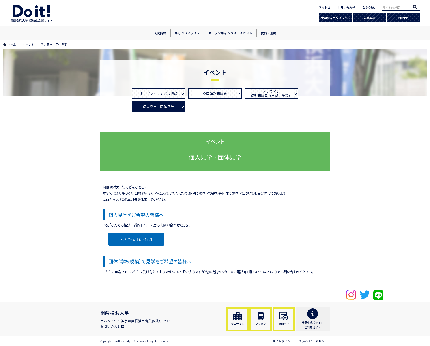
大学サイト (237, 324)
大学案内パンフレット (335, 18)
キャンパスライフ (187, 33)
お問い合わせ (346, 7)
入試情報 (160, 33)
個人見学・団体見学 (158, 106)
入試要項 (369, 18)
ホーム (11, 44)
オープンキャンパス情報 (158, 93)
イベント (28, 44)
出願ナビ (403, 18)
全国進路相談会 (215, 93)
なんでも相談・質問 (136, 239)
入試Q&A (369, 7)
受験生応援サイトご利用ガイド (312, 325)
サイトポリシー (283, 341)
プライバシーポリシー (312, 341)
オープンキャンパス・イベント (230, 33)
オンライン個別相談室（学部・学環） (271, 93)
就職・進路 (268, 33)
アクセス (324, 7)
